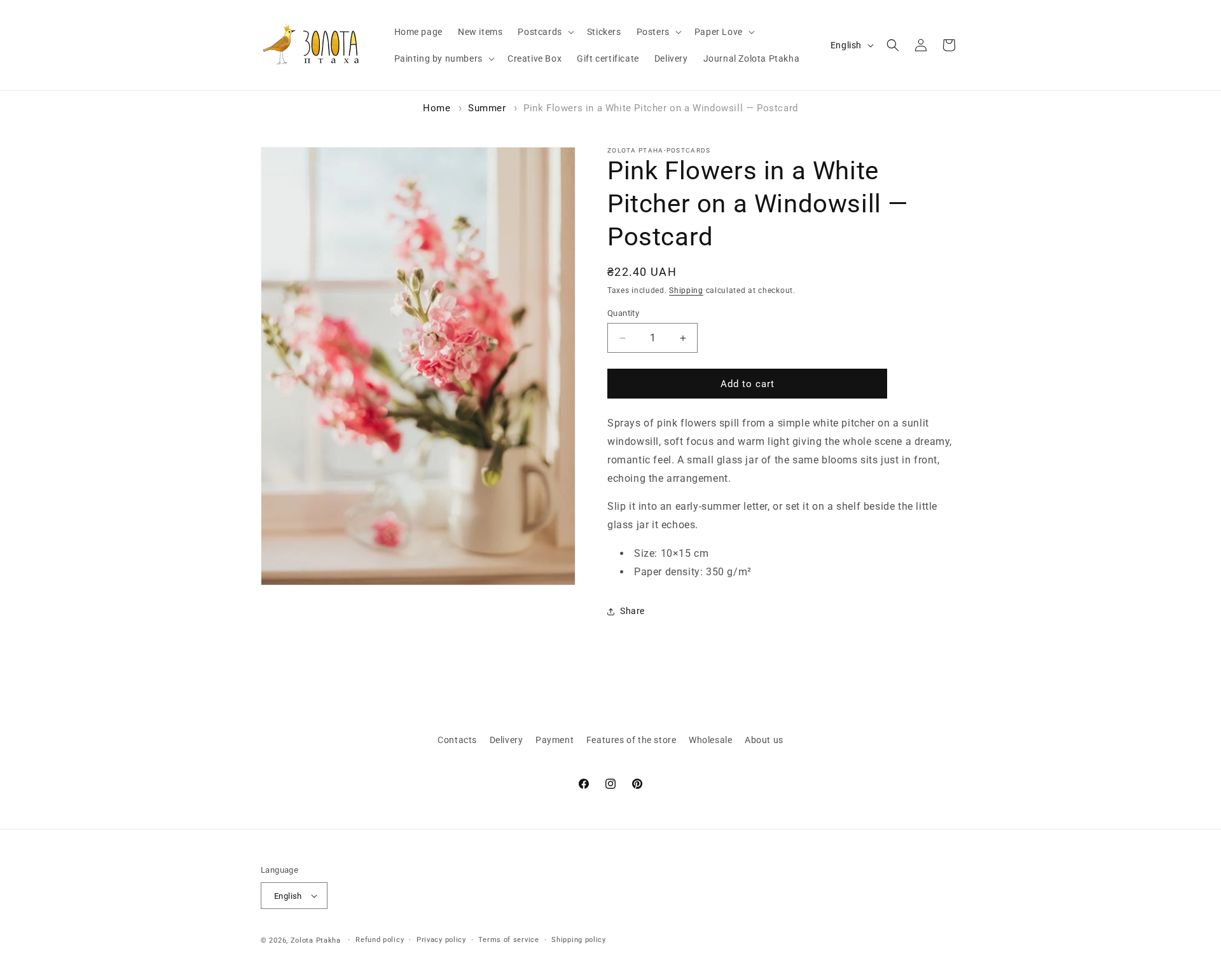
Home (436, 108)
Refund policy (379, 940)
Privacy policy (441, 940)
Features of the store (631, 740)
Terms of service (508, 940)
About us (764, 740)
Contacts (457, 740)
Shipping (686, 290)
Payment (554, 740)
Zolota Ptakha (316, 940)
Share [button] (632, 611)
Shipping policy (578, 940)
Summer (487, 108)
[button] (544, 31)
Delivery (506, 740)
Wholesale (710, 740)
